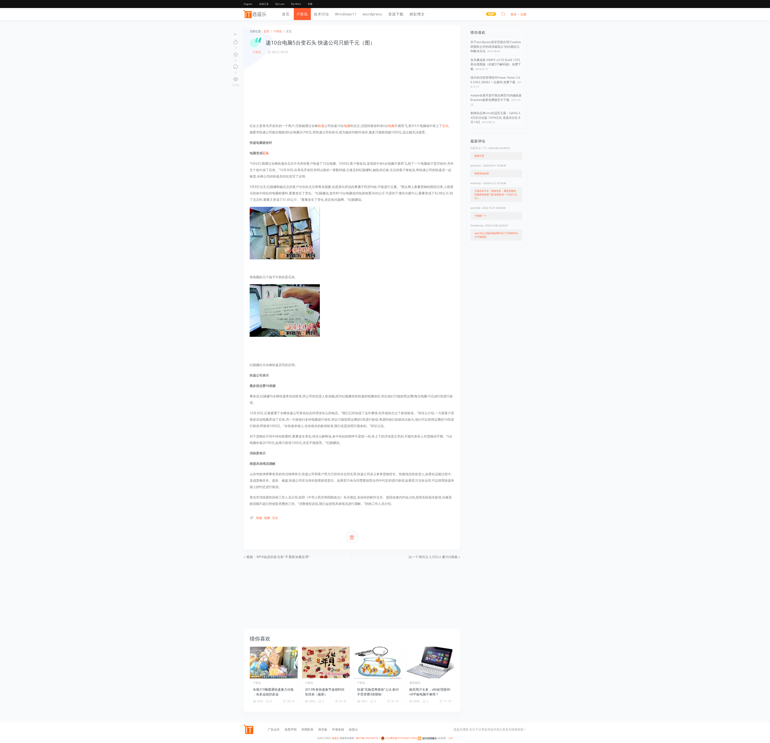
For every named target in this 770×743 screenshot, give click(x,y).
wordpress (372, 14)
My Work (296, 4)
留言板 (322, 729)
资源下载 (395, 14)
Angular (248, 4)
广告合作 (274, 729)
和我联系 (307, 729)
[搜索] (503, 14)
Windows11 (346, 14)
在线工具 (264, 4)
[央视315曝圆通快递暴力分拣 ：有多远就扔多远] (274, 662)
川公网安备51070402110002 (401, 738)
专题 (310, 4)
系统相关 (414, 683)
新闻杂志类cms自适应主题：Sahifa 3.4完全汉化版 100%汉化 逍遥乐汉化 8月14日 (495, 117)
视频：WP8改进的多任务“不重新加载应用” (278, 557)
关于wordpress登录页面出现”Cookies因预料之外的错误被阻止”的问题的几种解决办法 (495, 46)
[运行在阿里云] (427, 738)
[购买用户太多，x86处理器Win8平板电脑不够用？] (430, 662)
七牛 (450, 738)
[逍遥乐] (256, 14)
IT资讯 (302, 14)
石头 (445, 126)
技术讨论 (321, 14)
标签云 (353, 729)
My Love (280, 4)
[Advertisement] (352, 88)
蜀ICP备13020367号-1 (368, 738)
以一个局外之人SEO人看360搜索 (433, 557)
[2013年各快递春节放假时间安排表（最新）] (326, 662)
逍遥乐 (335, 738)
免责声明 (291, 729)
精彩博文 (417, 14)
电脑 (347, 126)
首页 (286, 14)
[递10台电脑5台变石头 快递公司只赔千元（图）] (285, 232)
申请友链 (338, 729)
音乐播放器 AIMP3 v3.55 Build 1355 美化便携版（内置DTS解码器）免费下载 (495, 64)
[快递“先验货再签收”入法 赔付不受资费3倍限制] (378, 662)
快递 (321, 126)
